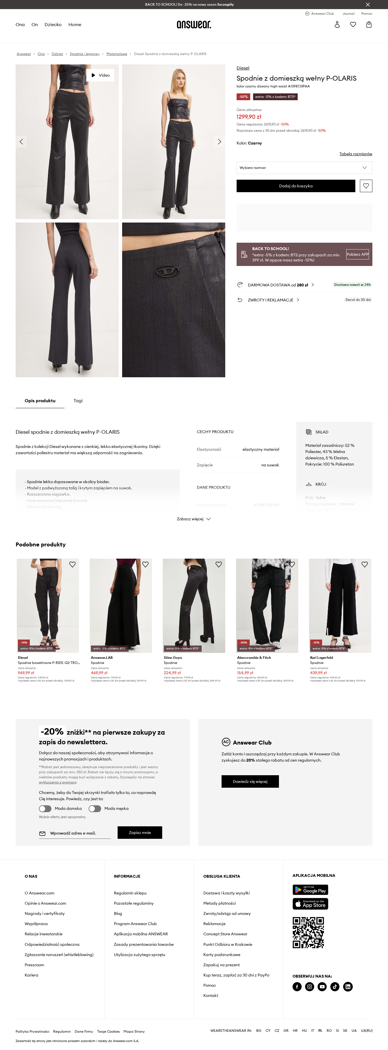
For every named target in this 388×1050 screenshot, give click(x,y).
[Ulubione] (353, 24)
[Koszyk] (369, 24)
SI (337, 1031)
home (74, 24)
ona (20, 24)
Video (104, 75)
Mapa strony (134, 1032)
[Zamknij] (367, 4)
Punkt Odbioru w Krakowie (227, 944)
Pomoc (209, 985)
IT (312, 1031)
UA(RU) (367, 1031)
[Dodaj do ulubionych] (366, 186)
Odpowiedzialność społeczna (52, 944)
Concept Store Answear (225, 933)
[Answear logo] (194, 24)
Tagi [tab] (78, 400)
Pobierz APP (358, 254)
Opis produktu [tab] (40, 400)
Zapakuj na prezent (221, 964)
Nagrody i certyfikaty (45, 913)
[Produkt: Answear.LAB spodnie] (121, 606)
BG (258, 1031)
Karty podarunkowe (221, 954)
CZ (277, 1031)
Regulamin (62, 1032)
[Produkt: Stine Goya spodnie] (194, 606)
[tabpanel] (194, 466)
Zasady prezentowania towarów (144, 944)
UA (354, 1031)
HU (304, 1031)
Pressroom (34, 964)
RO (329, 1031)
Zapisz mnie (140, 832)
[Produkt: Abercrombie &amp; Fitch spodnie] (267, 606)
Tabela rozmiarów (355, 153)
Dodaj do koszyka (296, 185)
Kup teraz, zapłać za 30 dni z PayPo (236, 975)
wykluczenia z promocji (57, 782)
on (35, 24)
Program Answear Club (135, 923)
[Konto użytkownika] (337, 24)
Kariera (31, 975)
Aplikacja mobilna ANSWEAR (141, 933)
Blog (118, 913)
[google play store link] (310, 890)
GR (286, 1031)
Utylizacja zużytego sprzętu (139, 954)
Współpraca (36, 923)
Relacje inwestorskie (43, 933)
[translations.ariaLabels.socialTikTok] (335, 987)
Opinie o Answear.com (45, 903)
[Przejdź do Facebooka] (297, 987)
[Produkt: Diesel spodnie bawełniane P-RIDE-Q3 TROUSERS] (48, 606)
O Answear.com (39, 893)
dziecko (53, 24)
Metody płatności (219, 903)
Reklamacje (214, 923)
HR (295, 1031)
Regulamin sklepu (130, 893)
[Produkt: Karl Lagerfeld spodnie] (340, 606)
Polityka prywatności (32, 1032)
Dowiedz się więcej (250, 781)
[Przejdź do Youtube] (322, 987)
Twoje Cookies (108, 1032)
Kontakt (210, 995)
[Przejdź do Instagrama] (309, 987)
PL (320, 1031)
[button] (304, 168)
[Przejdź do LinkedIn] (348, 987)
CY (268, 1031)
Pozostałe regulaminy (134, 903)
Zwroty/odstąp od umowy (227, 913)
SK (345, 1031)
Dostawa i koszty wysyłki (226, 893)
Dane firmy (84, 1032)
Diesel (243, 68)
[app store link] (310, 903)
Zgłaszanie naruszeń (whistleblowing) (59, 954)
